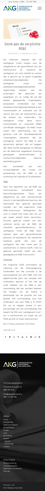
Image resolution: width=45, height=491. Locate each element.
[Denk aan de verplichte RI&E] (22, 29)
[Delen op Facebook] (5, 337)
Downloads (9, 444)
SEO (4, 488)
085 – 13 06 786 (28, 2)
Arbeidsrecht (26, 53)
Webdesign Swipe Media (14, 488)
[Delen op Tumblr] (27, 337)
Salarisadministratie (10, 425)
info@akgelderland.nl (12, 394)
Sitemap (6, 471)
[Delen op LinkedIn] (23, 337)
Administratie (8, 422)
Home (5, 419)
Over (5, 433)
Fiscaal (5, 430)
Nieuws (6, 438)
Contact (6, 446)
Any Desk (13, 2)
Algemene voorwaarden (12, 468)
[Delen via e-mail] (39, 337)
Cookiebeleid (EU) (10, 466)
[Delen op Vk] (31, 337)
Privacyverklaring (9, 463)
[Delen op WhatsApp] (14, 337)
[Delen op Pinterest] (18, 337)
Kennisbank (7, 436)
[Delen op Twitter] (10, 337)
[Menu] (38, 8)
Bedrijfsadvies (8, 427)
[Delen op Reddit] (35, 337)
